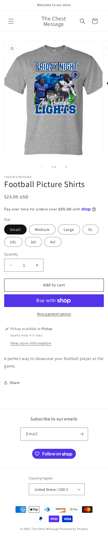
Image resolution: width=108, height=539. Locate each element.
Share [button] (15, 382)
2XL (13, 241)
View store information (30, 343)
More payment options (54, 314)
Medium (42, 229)
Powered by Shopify (74, 529)
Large (69, 229)
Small (15, 229)
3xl (33, 241)
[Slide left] (42, 167)
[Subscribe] (82, 434)
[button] (11, 21)
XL (90, 229)
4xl (53, 241)
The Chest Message (45, 529)
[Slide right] (66, 167)
